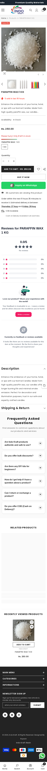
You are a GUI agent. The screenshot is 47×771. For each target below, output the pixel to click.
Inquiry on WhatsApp (26, 185)
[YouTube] (18, 714)
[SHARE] (44, 169)
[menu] (2, 10)
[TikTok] (12, 714)
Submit (37, 705)
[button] (38, 74)
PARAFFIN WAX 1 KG (23, 652)
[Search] (30, 10)
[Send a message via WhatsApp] (42, 755)
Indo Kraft (23, 649)
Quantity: (5, 155)
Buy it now (23, 177)
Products (12, 18)
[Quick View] (32, 627)
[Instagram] (5, 714)
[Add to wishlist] (38, 169)
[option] (23, 49)
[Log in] (36, 10)
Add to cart (23, 644)
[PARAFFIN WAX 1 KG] (23, 630)
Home (3, 18)
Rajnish (23, 739)
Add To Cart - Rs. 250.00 (17, 169)
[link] (23, 596)
